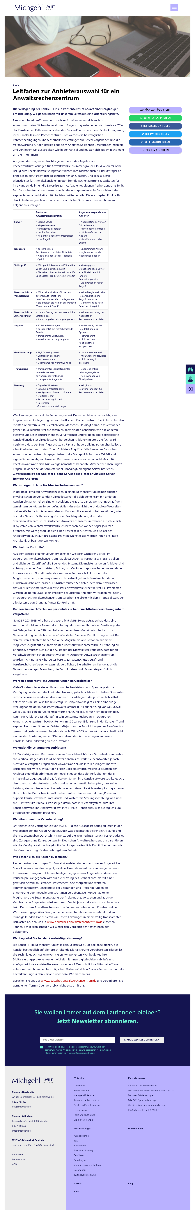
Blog (130, 1184)
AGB (14, 1164)
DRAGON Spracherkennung (142, 1100)
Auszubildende (81, 1136)
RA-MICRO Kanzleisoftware (142, 1086)
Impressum (17, 1155)
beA (76, 1141)
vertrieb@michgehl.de (60, 985)
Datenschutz (18, 1160)
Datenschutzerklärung (85, 1053)
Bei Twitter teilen (157, 134)
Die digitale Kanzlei (83, 1120)
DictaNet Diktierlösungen (141, 1096)
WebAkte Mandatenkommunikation (146, 1105)
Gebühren (78, 1155)
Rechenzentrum (81, 1091)
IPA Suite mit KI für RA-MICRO (143, 1110)
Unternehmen (135, 1129)
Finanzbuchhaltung (83, 1151)
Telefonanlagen (81, 1110)
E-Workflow (80, 1146)
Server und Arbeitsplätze (86, 1100)
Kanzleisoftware (136, 1078)
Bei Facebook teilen (156, 126)
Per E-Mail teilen (157, 150)
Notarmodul (80, 1170)
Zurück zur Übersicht (155, 110)
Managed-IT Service (84, 1096)
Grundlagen (79, 1160)
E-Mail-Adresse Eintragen (142, 1040)
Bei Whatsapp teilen (157, 118)
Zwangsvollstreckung (85, 1175)
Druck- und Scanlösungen (86, 1105)
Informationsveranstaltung (87, 1165)
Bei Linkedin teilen (157, 142)
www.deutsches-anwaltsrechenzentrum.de (74, 922)
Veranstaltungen (82, 1129)
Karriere (78, 1184)
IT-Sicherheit (80, 1086)
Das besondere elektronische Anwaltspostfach (152, 1091)
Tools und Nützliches (84, 1115)
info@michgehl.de (21, 1107)
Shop (76, 1192)
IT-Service (79, 1078)
